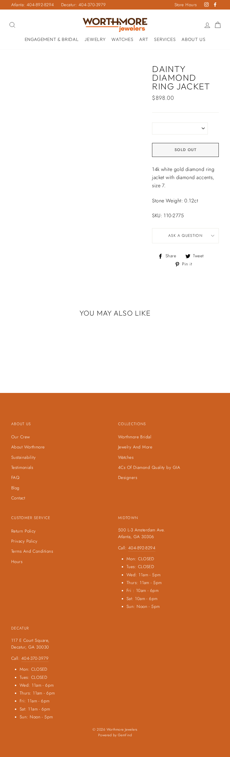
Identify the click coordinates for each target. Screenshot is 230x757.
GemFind (125, 735)
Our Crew (20, 437)
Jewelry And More (135, 447)
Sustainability (23, 457)
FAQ (15, 477)
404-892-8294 (141, 548)
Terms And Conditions (32, 551)
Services (165, 39)
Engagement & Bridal (52, 39)
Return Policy (23, 531)
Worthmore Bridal (134, 437)
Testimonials (22, 467)
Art (143, 39)
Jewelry (95, 39)
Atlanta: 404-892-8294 (32, 5)
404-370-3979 (35, 658)
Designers (127, 477)
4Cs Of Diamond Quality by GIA (149, 467)
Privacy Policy (24, 541)
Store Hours (185, 5)
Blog (15, 488)
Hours (16, 562)
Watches (122, 39)
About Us (193, 39)
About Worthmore (28, 447)
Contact (18, 498)
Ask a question (185, 235)
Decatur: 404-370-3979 (83, 5)
